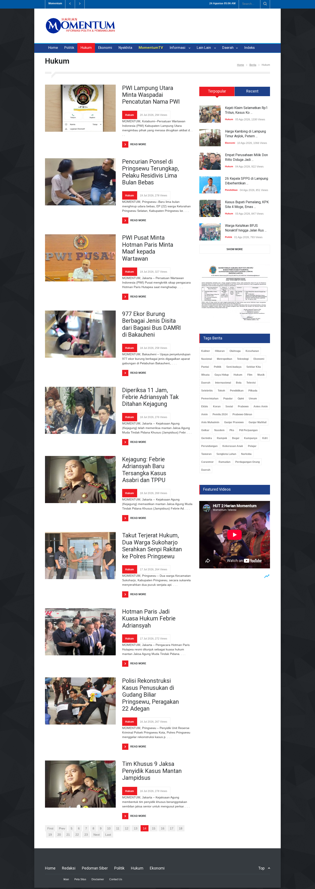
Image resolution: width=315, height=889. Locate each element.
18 (180, 828)
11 (117, 828)
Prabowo (243, 406)
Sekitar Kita (253, 366)
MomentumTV (151, 47)
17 (171, 828)
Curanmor (207, 461)
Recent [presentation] (252, 91)
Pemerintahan (209, 398)
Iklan (66, 879)
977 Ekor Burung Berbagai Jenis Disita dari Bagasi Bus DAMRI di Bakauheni (151, 324)
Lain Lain (205, 47)
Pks (232, 430)
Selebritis (207, 390)
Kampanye (250, 438)
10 (109, 828)
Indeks (249, 47)
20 (59, 834)
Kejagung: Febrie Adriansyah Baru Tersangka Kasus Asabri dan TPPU (144, 470)
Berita (252, 64)
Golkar (205, 430)
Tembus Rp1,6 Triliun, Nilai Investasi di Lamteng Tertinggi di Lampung (135, 3)
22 (77, 834)
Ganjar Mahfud (257, 422)
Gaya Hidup (221, 374)
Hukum (86, 47)
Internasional (223, 382)
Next (96, 834)
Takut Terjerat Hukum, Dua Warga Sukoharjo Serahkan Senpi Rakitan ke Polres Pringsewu (152, 546)
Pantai (205, 366)
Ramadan (224, 461)
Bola (239, 382)
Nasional (206, 358)
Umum (253, 398)
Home (53, 47)
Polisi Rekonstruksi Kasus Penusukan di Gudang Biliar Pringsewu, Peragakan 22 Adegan (150, 694)
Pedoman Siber (95, 868)
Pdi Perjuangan (248, 430)
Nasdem (219, 430)
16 (162, 828)
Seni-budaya (234, 366)
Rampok (222, 438)
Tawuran (206, 454)
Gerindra (206, 438)
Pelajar (252, 446)
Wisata (205, 374)
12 (126, 828)
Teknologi (243, 358)
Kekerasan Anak (232, 446)
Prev (62, 828)
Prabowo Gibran (242, 414)
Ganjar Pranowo (234, 422)
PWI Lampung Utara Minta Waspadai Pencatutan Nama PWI (151, 95)
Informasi (178, 47)
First (50, 828)
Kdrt (265, 438)
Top (261, 868)
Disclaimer (98, 879)
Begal (235, 438)
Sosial (229, 406)
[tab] (217, 93)
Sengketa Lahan (226, 454)
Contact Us (115, 879)
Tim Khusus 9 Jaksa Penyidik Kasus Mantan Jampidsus (152, 771)
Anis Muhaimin (210, 422)
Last (108, 834)
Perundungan (209, 446)
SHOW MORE (234, 249)
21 (68, 834)
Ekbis (204, 406)
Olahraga (235, 351)
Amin (204, 414)
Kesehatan (252, 351)
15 (153, 828)
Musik (261, 374)
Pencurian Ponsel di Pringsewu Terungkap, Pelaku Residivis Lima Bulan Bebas (150, 172)
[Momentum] (80, 29)
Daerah (228, 47)
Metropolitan (224, 358)
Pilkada (252, 390)
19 (50, 834)
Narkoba (246, 454)
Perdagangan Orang (247, 461)
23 (86, 834)
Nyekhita (125, 47)
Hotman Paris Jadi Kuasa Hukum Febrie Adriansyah (149, 618)
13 (135, 828)
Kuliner (205, 351)
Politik (69, 47)
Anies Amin (261, 406)
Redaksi (68, 868)
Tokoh (221, 390)
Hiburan (220, 351)
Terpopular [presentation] (217, 91)
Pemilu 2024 (220, 414)
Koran (216, 406)
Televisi (251, 382)
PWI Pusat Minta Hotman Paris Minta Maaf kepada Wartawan (147, 248)
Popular (228, 398)
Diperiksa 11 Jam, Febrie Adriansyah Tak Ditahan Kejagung (150, 397)
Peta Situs (80, 879)
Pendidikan (231, 190)
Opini (241, 398)
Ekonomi (105, 47)
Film (249, 374)
